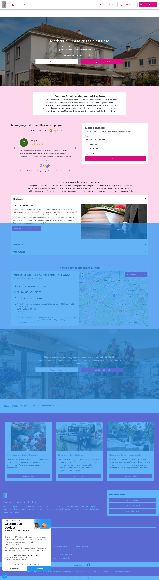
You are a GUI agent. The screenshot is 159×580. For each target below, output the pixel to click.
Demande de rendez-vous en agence (90, 550)
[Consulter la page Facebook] (88, 564)
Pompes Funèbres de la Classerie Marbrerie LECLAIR (25, 525)
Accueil (6, 405)
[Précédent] (14, 148)
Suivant (115, 159)
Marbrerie (94, 144)
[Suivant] (75, 148)
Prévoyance (94, 148)
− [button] (82, 276)
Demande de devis (147, 4)
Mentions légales (32, 571)
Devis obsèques (133, 500)
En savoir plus (28, 476)
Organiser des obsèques (63, 550)
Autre (92, 153)
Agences (15, 405)
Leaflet (146, 325)
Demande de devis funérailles (26, 229)
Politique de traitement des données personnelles (62, 571)
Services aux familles (62, 558)
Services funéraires (97, 139)
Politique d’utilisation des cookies (98, 571)
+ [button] (82, 273)
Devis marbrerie (132, 511)
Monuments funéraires (63, 554)
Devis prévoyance (133, 505)
